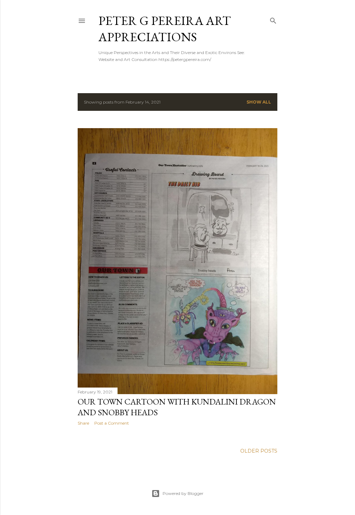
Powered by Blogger (183, 493)
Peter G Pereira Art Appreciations (164, 28)
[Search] (273, 19)
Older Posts (258, 451)
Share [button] (83, 423)
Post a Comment (111, 423)
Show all (258, 102)
